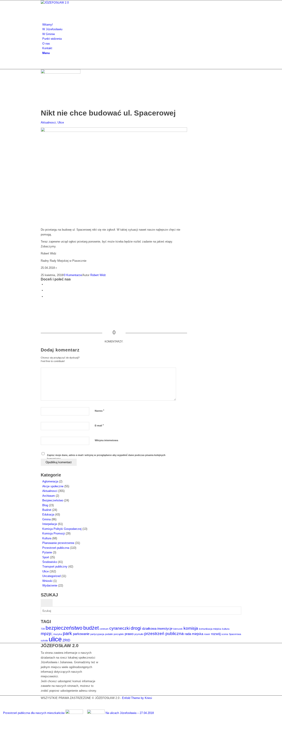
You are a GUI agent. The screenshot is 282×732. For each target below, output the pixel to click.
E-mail (99, 425)
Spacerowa (235, 634)
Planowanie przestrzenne (58, 543)
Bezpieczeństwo (52, 500)
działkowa (149, 628)
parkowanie (81, 634)
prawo (129, 634)
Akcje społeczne (52, 486)
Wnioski (47, 581)
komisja (191, 628)
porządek (119, 634)
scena (224, 634)
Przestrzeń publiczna (55, 547)
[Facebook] (43, 62)
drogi (136, 628)
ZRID (66, 640)
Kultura (46, 538)
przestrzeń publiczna (164, 633)
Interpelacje (49, 524)
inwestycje (165, 628)
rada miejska (194, 634)
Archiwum (48, 495)
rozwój (216, 634)
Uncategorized (51, 576)
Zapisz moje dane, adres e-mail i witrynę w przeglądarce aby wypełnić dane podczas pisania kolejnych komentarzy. (106, 457)
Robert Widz (98, 275)
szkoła (44, 640)
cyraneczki (119, 628)
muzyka (57, 634)
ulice (55, 639)
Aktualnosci (48, 122)
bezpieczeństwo (64, 628)
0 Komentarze (73, 275)
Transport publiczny (54, 566)
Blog (45, 505)
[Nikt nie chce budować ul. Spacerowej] (62, 72)
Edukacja (48, 514)
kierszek (178, 628)
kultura (225, 628)
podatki (109, 634)
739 (43, 628)
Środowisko (49, 562)
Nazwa (99, 410)
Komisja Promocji (53, 533)
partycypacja (97, 634)
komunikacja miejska (210, 628)
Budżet (46, 510)
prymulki (138, 634)
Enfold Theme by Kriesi (137, 698)
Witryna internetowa (106, 440)
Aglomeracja (50, 481)
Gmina (46, 519)
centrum (104, 628)
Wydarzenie (49, 585)
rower (207, 634)
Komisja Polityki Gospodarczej (62, 528)
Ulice (61, 122)
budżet (91, 628)
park (67, 633)
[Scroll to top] (1, 729)
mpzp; (46, 633)
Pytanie (47, 552)
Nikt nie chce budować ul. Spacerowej (108, 113)
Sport (45, 557)
